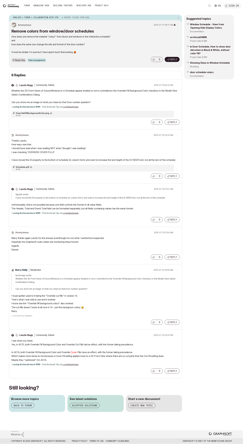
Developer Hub (83, 5)
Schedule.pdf (22, 167)
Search (209, 5)
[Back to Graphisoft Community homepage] (11, 5)
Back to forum (23, 405)
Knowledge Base (41, 5)
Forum (27, 5)
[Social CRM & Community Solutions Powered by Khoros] (17, 433)
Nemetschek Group (221, 441)
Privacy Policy (79, 441)
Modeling (194, 66)
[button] (153, 59)
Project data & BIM (198, 41)
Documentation (197, 31)
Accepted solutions (84, 405)
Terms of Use (96, 441)
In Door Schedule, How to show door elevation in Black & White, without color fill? (210, 50)
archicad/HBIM (198, 37)
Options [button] (178, 17)
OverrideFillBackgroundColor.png (32, 113)
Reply (173, 59)
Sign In (234, 5)
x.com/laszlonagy (70, 107)
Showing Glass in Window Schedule (210, 62)
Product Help (101, 5)
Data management (36, 60)
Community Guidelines (117, 441)
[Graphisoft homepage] (220, 434)
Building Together (62, 5)
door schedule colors (202, 72)
